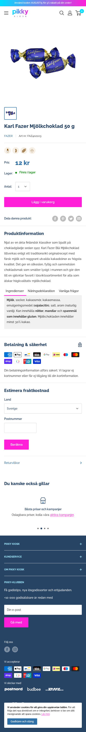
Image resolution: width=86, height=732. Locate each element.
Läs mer (45, 714)
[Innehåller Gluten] (23, 150)
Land (7, 399)
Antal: (8, 186)
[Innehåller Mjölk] (7, 150)
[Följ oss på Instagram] (15, 649)
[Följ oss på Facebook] (7, 649)
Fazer (8, 136)
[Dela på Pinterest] (63, 218)
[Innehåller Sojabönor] (15, 150)
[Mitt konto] (70, 13)
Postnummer (13, 419)
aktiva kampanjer (62, 515)
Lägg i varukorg (43, 202)
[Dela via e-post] (79, 218)
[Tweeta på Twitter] (71, 218)
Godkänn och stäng (22, 721)
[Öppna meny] (6, 13)
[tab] (15, 290)
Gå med (16, 622)
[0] (78, 13)
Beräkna (16, 444)
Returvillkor (12, 463)
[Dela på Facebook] (55, 218)
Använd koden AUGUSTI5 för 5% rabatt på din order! (43, 2)
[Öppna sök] (61, 13)
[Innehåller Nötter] (32, 150)
